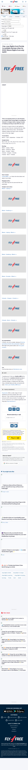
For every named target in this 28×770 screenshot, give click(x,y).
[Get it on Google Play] (16, 425)
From (2, 19)
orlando (19, 577)
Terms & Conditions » (14, 725)
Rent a (24, 16)
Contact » (14, 729)
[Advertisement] (14, 101)
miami (14, 577)
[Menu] (2, 1)
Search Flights (5, 38)
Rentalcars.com (18, 369)
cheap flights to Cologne (18, 572)
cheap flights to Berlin (6, 572)
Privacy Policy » (14, 727)
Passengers (4, 26)
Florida (9, 577)
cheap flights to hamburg (20, 575)
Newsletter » (14, 731)
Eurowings (4, 577)
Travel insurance (9, 389)
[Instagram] (14, 409)
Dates (2, 23)
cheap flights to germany (7, 575)
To (2, 21)
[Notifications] (23, 1)
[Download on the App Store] (12, 425)
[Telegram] (17, 409)
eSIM (5, 373)
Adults (3, 28)
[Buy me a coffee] (25, 1)
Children (3, 32)
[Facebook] (10, 409)
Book (4, 16)
